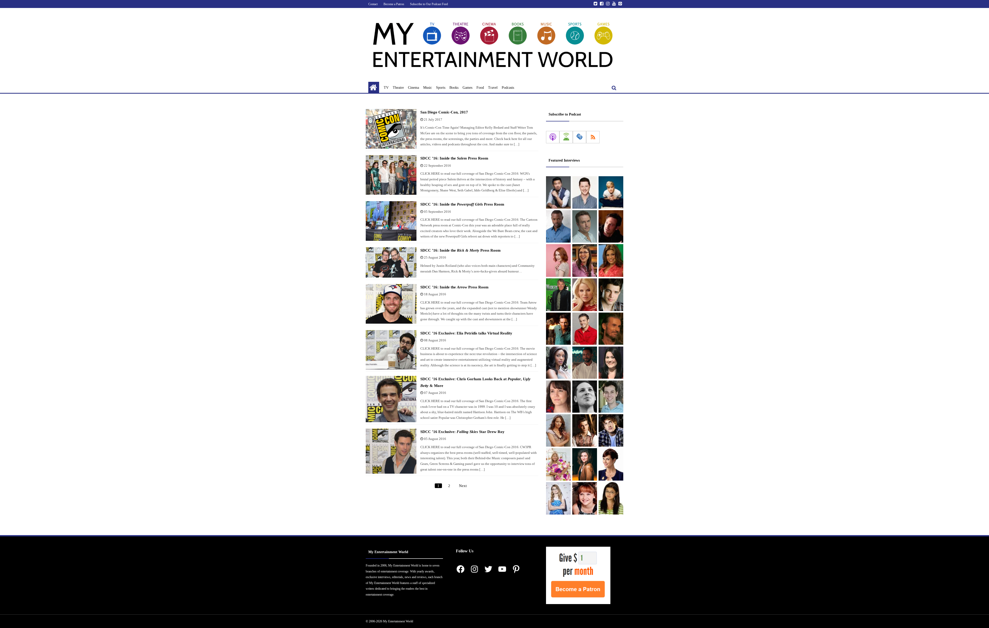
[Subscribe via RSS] (593, 137)
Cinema (413, 88)
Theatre (398, 88)
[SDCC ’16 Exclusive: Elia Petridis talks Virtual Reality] (391, 350)
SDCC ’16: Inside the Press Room (454, 158)
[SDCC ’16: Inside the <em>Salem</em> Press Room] (391, 175)
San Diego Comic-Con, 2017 (444, 112)
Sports (440, 88)
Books (453, 88)
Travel (493, 88)
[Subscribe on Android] (566, 137)
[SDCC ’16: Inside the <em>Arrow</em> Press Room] (391, 304)
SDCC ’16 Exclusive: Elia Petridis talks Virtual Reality (466, 333)
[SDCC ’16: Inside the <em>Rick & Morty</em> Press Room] (391, 262)
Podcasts (508, 88)
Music (427, 88)
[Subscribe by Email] (579, 137)
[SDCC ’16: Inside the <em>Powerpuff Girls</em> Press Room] (391, 221)
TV (386, 88)
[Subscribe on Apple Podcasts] (552, 137)
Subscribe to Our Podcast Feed (429, 4)
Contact (373, 4)
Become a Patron (393, 4)
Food (480, 88)
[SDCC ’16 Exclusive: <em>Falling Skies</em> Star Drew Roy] (391, 451)
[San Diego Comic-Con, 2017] (391, 129)
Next (463, 486)
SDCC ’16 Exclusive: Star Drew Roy (462, 432)
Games (467, 88)
